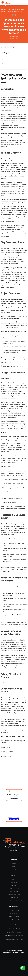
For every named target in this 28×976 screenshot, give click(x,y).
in (5, 47)
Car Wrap (5, 56)
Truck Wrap (5, 60)
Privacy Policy (7, 952)
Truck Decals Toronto (14, 919)
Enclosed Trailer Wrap (14, 894)
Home (14, 863)
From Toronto (4, 683)
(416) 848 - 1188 (16, 929)
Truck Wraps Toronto (14, 910)
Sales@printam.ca (16, 932)
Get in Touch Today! (13, 819)
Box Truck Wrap (14, 891)
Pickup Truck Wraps (14, 888)
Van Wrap (5, 64)
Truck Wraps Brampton (14, 916)
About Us (14, 867)
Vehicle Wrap (13, 879)
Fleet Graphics (14, 897)
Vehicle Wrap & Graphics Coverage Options (14, 901)
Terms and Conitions (19, 952)
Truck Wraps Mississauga (14, 913)
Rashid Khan (15, 36)
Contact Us (14, 870)
